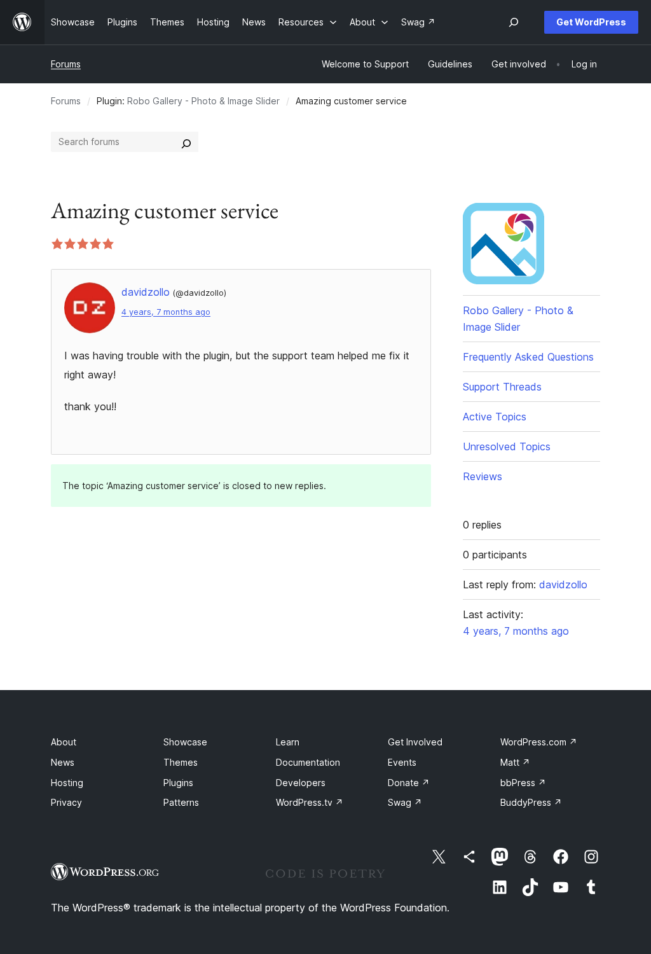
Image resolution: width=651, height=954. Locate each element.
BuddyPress (531, 802)
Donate (409, 782)
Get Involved (415, 741)
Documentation (308, 762)
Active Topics (494, 416)
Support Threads (502, 386)
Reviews (482, 476)
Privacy (66, 802)
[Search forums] (186, 142)
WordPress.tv (309, 802)
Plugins (178, 782)
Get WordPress (591, 22)
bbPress (523, 782)
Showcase (185, 741)
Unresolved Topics (507, 446)
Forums (66, 64)
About (63, 741)
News (62, 762)
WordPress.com (538, 741)
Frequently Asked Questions (528, 356)
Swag (405, 802)
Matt (515, 762)
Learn (287, 741)
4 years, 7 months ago (165, 312)
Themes (180, 762)
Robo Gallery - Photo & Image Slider (203, 100)
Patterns (181, 802)
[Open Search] (513, 22)
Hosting (67, 782)
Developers (301, 782)
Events (402, 762)
